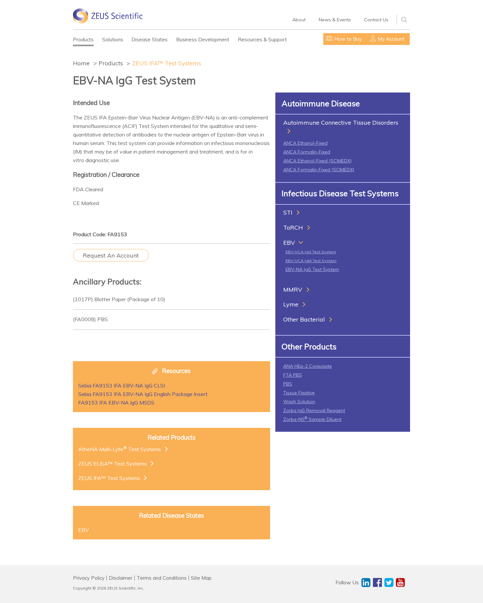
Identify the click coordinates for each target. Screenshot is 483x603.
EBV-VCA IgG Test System (311, 251)
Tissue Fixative (299, 393)
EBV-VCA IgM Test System (311, 260)
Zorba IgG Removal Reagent (314, 410)
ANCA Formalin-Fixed (306, 152)
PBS (287, 384)
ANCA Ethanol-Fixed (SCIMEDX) (317, 161)
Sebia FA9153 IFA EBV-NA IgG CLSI (121, 385)
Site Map (201, 577)
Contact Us (376, 20)
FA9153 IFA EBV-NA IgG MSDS (116, 402)
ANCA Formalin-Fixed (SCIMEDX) (318, 170)
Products (83, 39)
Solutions (112, 39)
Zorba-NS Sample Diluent (312, 419)
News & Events (335, 20)
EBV (289, 242)
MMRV (292, 289)
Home (81, 63)
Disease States (149, 39)
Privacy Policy (88, 577)
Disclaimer (120, 577)
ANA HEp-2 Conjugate (307, 366)
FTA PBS (292, 375)
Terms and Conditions (162, 577)
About (299, 20)
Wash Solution (299, 402)
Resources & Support (262, 39)
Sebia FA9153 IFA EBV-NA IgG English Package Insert (143, 394)
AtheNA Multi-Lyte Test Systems (119, 448)
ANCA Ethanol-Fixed (305, 143)
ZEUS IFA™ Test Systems (166, 63)
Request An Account (111, 255)
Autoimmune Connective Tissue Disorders (340, 122)
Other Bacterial (304, 319)
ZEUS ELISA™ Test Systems (112, 463)
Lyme (290, 304)
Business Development (202, 39)
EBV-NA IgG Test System (312, 269)
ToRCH (293, 227)
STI (287, 212)
